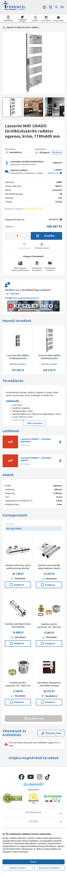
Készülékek (8, 21)
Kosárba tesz (36, 718)
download (60, 442)
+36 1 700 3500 (12, 294)
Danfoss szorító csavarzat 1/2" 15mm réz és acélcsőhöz (17, 685)
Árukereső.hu (33, 790)
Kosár (51, 7)
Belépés (44, 7)
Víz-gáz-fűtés (58, 21)
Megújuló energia (22, 20)
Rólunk (33, 821)
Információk (33, 812)
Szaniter (35, 21)
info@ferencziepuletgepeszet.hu (22, 298)
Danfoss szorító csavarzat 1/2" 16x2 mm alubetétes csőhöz (49, 627)
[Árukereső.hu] (33, 785)
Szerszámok (46, 21)
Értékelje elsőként (20, 364)
